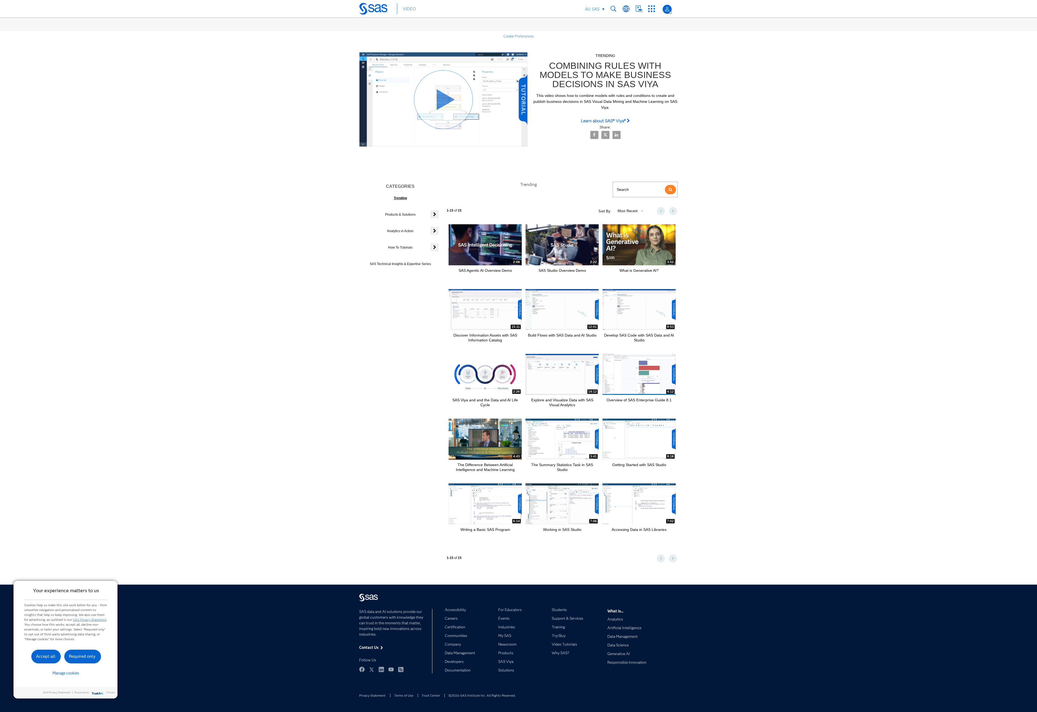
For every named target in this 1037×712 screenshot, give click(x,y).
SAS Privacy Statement (89, 620)
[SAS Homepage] (376, 10)
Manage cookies (65, 673)
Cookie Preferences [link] (518, 36)
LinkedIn (381, 669)
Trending (400, 198)
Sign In (667, 9)
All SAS (592, 9)
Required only (82, 656)
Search (613, 8)
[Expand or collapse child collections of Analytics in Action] (434, 231)
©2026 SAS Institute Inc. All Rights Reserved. (482, 695)
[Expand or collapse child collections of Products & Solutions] (434, 214)
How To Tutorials (400, 247)
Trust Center (431, 695)
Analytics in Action (400, 231)
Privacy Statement (372, 695)
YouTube (391, 669)
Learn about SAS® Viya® (604, 120)
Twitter (371, 669)
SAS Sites (651, 8)
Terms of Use (403, 695)
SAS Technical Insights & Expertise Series (400, 264)
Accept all (45, 656)
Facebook (362, 669)
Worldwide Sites (626, 8)
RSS (400, 669)
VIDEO (409, 8)
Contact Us (638, 8)
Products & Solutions (400, 214)
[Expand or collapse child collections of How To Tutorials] (434, 247)
